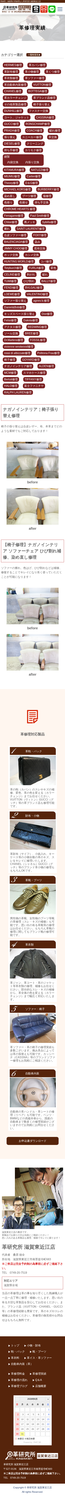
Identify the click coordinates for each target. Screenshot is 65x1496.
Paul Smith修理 (39, 215)
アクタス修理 (12, 326)
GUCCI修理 (11, 123)
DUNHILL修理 (13, 110)
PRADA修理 (12, 130)
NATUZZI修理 (39, 169)
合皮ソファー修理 (15, 235)
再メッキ (29, 222)
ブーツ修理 (29, 196)
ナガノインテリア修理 (18, 366)
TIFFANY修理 (33, 379)
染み (37, 241)
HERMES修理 (13, 65)
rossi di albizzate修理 (17, 353)
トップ (15, 1345)
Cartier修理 (34, 176)
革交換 (53, 137)
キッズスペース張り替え (19, 313)
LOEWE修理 (12, 294)
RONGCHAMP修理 (38, 123)
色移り (8, 202)
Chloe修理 (10, 222)
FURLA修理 (36, 267)
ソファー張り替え (15, 300)
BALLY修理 (48, 281)
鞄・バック (18, 1351)
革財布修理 (11, 71)
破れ (45, 274)
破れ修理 (54, 130)
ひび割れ (28, 281)
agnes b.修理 (41, 300)
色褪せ (23, 202)
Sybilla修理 (49, 222)
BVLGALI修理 (33, 287)
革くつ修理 (53, 71)
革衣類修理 (11, 78)
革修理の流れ (19, 1379)
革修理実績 (39, 1373)
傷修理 (47, 196)
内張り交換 (32, 162)
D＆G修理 (31, 182)
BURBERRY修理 (48, 189)
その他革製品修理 (15, 104)
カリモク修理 (33, 150)
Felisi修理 (10, 320)
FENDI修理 (11, 287)
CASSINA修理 (45, 117)
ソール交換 (11, 333)
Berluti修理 (11, 379)
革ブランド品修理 (44, 97)
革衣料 (15, 1357)
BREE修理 (31, 333)
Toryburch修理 (13, 267)
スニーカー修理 (32, 137)
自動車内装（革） (22, 1363)
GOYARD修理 (31, 359)
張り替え (9, 137)
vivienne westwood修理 (18, 346)
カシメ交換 (32, 254)
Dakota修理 (30, 320)
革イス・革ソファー (39, 1357)
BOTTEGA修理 (37, 91)
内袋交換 (12, 162)
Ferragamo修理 (13, 215)
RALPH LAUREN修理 (18, 392)
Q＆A (38, 1379)
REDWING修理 (37, 326)
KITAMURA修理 (14, 169)
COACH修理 (34, 130)
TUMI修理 (10, 281)
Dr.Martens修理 (13, 340)
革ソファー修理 (34, 78)
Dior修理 (47, 313)
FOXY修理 (39, 235)
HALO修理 (10, 385)
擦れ (7, 228)
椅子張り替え (41, 104)
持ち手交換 (42, 202)
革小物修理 (32, 71)
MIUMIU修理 (12, 176)
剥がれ (31, 274)
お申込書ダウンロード (32, 1140)
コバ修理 (46, 261)
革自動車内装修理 (15, 84)
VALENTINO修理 (37, 294)
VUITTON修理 (42, 84)
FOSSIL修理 (37, 340)
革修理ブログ (19, 1386)
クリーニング (35, 143)
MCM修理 (10, 372)
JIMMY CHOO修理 (15, 248)
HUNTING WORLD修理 (19, 261)
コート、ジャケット (16, 117)
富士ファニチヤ (34, 385)
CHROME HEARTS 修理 (19, 209)
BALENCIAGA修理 (16, 241)
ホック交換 (11, 254)
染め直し (9, 196)
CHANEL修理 (12, 91)
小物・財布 (34, 1345)
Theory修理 (11, 182)
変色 (53, 267)
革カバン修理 (37, 65)
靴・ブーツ (39, 1351)
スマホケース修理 (34, 372)
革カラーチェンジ (15, 97)
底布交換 (39, 248)
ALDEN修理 (46, 366)
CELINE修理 (12, 274)
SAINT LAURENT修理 (31, 228)
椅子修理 (9, 359)
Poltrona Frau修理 (48, 353)
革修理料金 (18, 1373)
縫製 (7, 156)
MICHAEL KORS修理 (17, 189)
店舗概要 (40, 1386)
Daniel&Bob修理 (14, 307)
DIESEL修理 (12, 143)
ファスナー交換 (38, 110)
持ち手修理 (11, 150)
